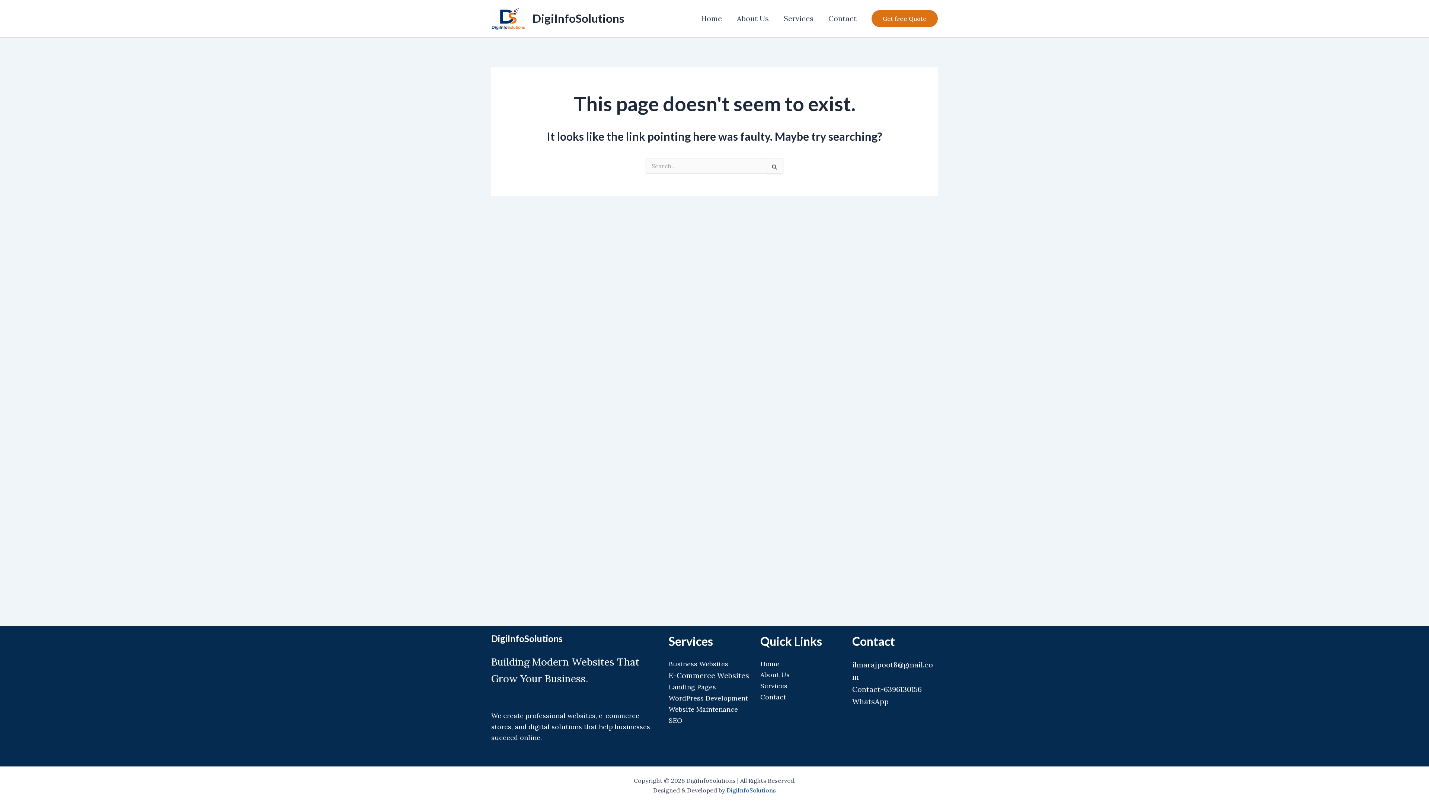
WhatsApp (870, 701)
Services (798, 18)
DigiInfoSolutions (578, 18)
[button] (905, 18)
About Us (753, 18)
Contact (842, 18)
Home (711, 18)
